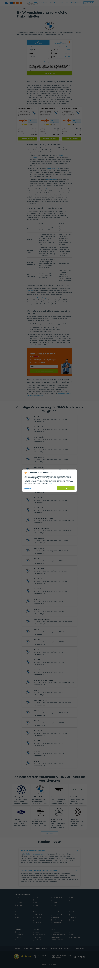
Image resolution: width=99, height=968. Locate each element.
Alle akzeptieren (66, 488)
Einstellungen (27, 488)
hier (51, 483)
